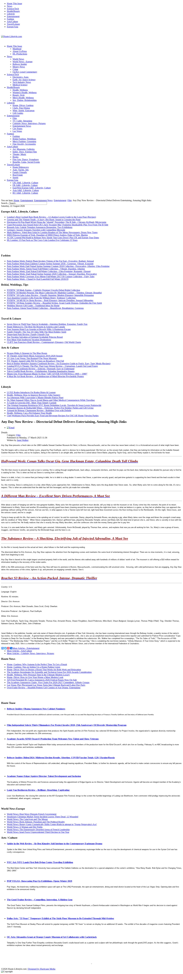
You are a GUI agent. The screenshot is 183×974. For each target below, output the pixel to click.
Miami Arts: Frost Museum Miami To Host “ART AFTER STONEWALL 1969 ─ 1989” (47, 374)
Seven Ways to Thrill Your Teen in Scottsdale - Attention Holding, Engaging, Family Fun (47, 324)
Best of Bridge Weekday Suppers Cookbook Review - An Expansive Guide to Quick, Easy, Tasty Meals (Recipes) (58, 363)
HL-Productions (20, 54)
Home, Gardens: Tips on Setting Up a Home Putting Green (33, 667)
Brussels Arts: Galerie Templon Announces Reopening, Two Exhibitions (39, 227)
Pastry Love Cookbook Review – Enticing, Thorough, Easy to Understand (40, 368)
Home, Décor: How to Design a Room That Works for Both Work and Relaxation (44, 669)
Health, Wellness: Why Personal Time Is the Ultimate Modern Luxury (38, 675)
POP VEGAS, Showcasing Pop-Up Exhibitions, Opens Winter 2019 (39, 881)
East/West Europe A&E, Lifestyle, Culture (32, 188)
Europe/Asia (12, 26)
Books (15, 157)
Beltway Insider (20, 64)
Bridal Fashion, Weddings (24, 139)
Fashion (10, 19)
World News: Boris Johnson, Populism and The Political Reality (36, 822)
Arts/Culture (12, 21)
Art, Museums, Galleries (24, 149)
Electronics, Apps (20, 77)
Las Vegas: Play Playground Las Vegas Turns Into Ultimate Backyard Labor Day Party (46, 685)
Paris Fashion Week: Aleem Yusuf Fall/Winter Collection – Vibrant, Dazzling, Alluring (46, 269)
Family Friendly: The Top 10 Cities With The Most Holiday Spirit (36, 332)
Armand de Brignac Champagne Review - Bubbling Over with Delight (39, 410)
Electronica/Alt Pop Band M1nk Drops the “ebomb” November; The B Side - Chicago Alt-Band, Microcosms (56, 222)
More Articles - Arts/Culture (19, 651)
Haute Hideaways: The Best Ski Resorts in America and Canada (36, 327)
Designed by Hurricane (39, 969)
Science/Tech (13, 8)
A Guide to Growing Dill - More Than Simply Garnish (31, 403)
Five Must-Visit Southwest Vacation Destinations (29, 339)
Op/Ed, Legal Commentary (25, 72)
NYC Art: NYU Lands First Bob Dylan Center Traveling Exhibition (40, 862)
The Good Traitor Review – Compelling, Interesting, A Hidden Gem (39, 899)
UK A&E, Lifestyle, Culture (25, 182)
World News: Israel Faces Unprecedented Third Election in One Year (38, 832)
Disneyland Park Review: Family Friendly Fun (28, 334)
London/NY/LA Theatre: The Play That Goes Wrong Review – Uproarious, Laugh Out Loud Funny (52, 366)
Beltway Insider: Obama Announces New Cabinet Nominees (36, 709)
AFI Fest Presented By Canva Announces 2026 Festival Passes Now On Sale (42, 680)
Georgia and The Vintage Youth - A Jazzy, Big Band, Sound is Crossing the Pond (43, 219)
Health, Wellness (20, 90)
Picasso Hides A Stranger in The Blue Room (27, 353)
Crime (15, 69)
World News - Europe (22, 61)
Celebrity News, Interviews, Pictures (29, 123)
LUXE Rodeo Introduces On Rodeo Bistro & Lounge (31, 392)
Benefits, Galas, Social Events (26, 162)
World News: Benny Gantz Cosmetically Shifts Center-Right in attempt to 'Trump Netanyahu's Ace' (52, 824)
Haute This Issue (14, 3)
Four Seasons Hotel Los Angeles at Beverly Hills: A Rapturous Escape (39, 329)
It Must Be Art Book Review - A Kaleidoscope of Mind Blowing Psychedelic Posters (45, 376)
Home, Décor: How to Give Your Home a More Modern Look (35, 677)
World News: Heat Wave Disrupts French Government (31, 814)
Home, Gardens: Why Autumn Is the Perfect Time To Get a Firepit (37, 664)
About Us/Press (20, 51)
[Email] (10, 427)
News (9, 6)
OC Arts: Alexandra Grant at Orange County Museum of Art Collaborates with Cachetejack (52, 937)
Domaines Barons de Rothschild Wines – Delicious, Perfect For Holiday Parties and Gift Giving (50, 408)
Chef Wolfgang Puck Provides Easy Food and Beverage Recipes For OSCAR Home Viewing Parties (53, 415)
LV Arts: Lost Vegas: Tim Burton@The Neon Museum (32, 358)
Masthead (17, 49)
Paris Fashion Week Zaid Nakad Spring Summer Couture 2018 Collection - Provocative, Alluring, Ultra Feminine (58, 266)
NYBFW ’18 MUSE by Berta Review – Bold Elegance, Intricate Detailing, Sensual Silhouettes (50, 300)
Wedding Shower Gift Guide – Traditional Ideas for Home (33, 305)
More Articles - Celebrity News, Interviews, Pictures (30, 653)
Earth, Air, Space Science (24, 79)
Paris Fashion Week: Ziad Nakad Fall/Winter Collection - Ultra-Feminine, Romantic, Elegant (48, 271)
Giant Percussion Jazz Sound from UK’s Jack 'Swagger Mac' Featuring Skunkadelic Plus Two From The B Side (57, 225)
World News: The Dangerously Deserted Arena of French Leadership (38, 829)
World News (18, 59)
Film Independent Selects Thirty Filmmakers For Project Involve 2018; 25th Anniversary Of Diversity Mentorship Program (66, 725)
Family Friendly (20, 172)
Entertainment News (22, 126)
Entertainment (13, 16)
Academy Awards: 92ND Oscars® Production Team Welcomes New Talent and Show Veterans (53, 739)
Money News (19, 67)
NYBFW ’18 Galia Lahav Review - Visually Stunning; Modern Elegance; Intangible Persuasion (50, 295)
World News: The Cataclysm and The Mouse (27, 819)
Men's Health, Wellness (23, 97)
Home (16, 200)
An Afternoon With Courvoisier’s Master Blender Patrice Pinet (35, 397)
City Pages (17, 128)
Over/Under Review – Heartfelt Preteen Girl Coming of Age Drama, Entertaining (43, 687)
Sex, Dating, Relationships (25, 100)
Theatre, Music (19, 154)
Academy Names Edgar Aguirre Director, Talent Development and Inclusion (44, 776)
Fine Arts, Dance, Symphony (26, 159)
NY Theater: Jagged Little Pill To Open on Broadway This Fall (35, 361)
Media (52, 969)
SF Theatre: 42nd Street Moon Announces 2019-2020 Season (34, 356)
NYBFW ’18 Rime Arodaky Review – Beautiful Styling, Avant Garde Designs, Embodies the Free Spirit (54, 303)
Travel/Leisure (13, 24)
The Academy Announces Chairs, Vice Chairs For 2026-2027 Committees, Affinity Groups (48, 682)
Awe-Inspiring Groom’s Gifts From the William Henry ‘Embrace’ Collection (41, 298)
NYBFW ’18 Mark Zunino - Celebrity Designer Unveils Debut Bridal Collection (43, 290)
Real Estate (18, 175)
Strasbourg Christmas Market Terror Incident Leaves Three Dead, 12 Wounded (42, 816)
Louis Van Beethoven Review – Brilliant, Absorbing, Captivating (38, 790)
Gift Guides (18, 113)
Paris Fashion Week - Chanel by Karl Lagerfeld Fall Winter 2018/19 (37, 279)
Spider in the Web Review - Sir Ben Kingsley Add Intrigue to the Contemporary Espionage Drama (54, 843)
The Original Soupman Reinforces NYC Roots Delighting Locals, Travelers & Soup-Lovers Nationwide (54, 405)
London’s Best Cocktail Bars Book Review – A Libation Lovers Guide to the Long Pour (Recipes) (51, 217)
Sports (15, 177)
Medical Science (20, 85)
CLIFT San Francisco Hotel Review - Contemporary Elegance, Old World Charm (44, 342)
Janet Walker (22, 440)
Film (15, 118)
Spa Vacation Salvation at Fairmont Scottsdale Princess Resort (35, 337)
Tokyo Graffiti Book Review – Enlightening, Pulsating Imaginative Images (40, 371)
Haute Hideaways (21, 167)
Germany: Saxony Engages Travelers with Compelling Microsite (36, 230)
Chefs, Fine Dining (21, 108)
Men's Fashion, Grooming (24, 141)
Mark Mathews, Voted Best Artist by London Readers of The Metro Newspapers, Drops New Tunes (52, 232)
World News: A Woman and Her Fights (24, 827)
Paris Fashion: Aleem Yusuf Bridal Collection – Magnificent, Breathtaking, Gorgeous (45, 308)
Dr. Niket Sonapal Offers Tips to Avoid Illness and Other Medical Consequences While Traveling (51, 400)
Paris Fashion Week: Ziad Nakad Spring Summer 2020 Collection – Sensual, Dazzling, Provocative (52, 274)
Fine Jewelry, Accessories (24, 144)
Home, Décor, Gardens (23, 105)
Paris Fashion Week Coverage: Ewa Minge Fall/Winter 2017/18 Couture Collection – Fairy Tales (50, 276)
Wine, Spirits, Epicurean (23, 110)
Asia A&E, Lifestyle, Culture (26, 190)
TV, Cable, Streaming (22, 121)
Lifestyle (11, 14)
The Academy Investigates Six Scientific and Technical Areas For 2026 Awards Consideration (49, 672)
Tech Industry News (22, 82)
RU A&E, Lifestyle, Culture (25, 193)
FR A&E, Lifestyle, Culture (25, 185)
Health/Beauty (13, 11)
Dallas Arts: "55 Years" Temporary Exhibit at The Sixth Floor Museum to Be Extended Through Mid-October (60, 918)
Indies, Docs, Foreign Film (25, 152)
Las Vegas (17, 131)
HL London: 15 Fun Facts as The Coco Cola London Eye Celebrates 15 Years (42, 240)
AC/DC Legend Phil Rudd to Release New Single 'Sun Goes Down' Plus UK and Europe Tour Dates (53, 237)
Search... (5, 203)
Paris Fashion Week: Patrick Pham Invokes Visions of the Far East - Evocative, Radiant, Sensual (50, 261)
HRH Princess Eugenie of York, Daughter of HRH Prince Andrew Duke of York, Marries (47, 235)
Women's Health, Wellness (25, 92)
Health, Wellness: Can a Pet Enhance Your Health (29, 413)
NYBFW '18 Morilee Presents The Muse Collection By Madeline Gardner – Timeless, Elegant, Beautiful (54, 292)
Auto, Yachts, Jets (21, 170)
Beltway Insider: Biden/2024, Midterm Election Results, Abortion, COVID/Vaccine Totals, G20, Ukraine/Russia (61, 757)
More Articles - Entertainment (26, 648)
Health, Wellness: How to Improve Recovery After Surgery (33, 395)
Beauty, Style (19, 95)
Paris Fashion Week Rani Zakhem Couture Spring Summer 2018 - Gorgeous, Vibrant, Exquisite (50, 263)
